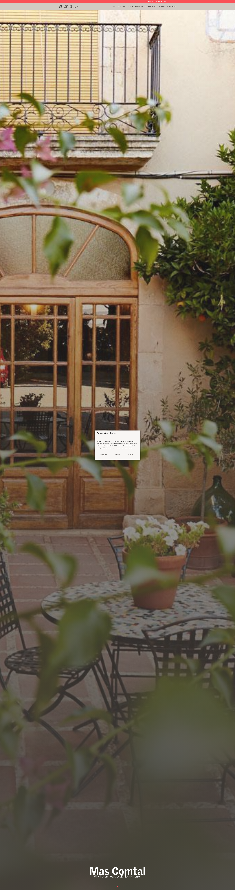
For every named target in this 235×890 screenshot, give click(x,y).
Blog (165, 1)
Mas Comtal (122, 6)
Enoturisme (139, 6)
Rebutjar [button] (117, 454)
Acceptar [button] (130, 454)
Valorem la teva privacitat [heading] (106, 433)
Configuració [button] (103, 454)
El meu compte (150, 1)
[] (117, 886)
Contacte (159, 1)
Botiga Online (171, 6)
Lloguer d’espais (150, 6)
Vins (129, 6)
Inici (114, 6)
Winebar (161, 6)
